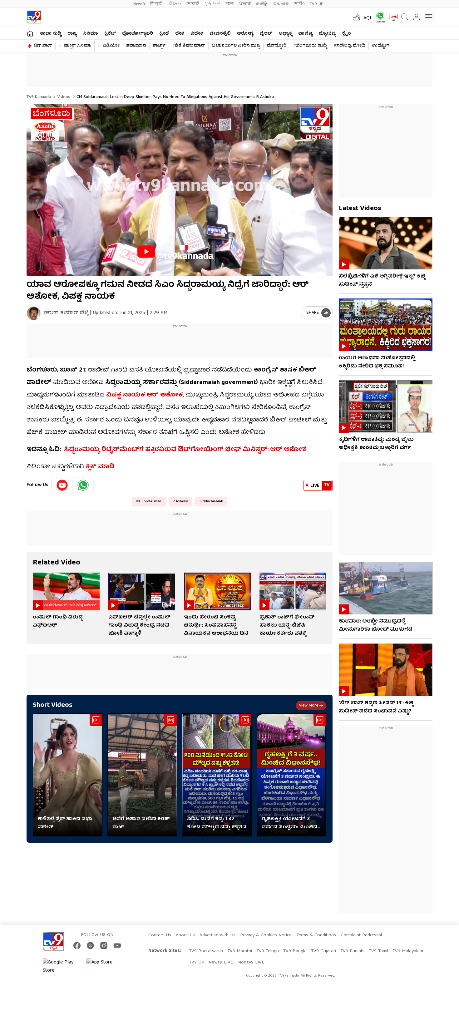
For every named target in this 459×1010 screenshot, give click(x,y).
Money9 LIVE (250, 962)
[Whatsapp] (378, 17)
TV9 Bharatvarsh (206, 951)
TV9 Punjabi (352, 951)
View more (308, 705)
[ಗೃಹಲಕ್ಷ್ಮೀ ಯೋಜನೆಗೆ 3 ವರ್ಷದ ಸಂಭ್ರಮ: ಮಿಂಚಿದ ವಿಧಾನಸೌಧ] (291, 775)
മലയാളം (281, 4)
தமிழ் (262, 4)
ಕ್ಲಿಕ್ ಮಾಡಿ (99, 466)
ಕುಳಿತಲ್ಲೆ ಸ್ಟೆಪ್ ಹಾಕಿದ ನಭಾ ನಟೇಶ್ (65, 823)
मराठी (193, 4)
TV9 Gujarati (323, 951)
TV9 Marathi (239, 951)
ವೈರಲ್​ (265, 33)
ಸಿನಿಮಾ (90, 33)
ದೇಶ (179, 33)
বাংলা (229, 4)
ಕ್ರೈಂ (346, 33)
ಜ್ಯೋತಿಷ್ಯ (327, 33)
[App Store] (105, 966)
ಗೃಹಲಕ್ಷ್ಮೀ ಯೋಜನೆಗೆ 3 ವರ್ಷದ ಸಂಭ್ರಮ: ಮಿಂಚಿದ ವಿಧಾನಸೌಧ (289, 823)
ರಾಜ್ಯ (72, 33)
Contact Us (159, 935)
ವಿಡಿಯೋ (111, 46)
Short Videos (52, 705)
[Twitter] (90, 945)
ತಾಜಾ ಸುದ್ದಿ (50, 33)
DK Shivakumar (148, 501)
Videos (63, 97)
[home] (30, 33)
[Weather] (355, 17)
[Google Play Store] (61, 966)
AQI (367, 18)
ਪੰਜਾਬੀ (245, 4)
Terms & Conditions (316, 935)
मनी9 (299, 4)
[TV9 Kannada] (34, 17)
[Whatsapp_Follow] (83, 485)
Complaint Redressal (361, 935)
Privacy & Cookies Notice (266, 935)
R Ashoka (180, 501)
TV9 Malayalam (407, 951)
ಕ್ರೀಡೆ (164, 33)
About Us (185, 935)
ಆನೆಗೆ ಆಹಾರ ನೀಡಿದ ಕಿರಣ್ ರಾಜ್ (141, 823)
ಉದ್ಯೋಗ (380, 46)
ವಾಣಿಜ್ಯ (305, 33)
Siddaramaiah (211, 501)
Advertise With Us (217, 935)
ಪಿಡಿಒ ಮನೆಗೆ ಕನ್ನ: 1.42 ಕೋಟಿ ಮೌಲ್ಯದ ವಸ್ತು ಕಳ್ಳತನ (216, 823)
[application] (180, 190)
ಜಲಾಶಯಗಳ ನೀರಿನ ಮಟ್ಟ (236, 46)
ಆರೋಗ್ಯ (245, 33)
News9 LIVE (221, 962)
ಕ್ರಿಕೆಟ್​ (110, 33)
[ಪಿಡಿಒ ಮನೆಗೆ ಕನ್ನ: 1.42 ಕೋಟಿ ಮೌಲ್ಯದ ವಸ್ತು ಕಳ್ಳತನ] (216, 775)
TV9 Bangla (295, 951)
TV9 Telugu (267, 951)
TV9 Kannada (39, 97)
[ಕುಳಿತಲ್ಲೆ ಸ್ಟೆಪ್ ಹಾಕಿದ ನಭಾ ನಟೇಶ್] (67, 775)
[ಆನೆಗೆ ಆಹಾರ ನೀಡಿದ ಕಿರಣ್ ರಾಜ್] (142, 775)
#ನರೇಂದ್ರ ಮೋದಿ (349, 46)
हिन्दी (157, 4)
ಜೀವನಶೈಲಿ (220, 33)
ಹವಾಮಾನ (136, 46)
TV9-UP (316, 4)
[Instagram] (103, 945)
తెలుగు (175, 4)
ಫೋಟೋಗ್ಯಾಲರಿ (137, 33)
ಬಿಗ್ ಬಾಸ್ (42, 46)
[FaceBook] (77, 945)
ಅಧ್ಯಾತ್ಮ (285, 33)
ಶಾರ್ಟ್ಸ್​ (159, 46)
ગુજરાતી (212, 4)
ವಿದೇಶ (196, 33)
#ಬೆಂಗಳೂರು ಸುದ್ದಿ (310, 46)
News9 (139, 4)
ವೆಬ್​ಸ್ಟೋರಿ (277, 46)
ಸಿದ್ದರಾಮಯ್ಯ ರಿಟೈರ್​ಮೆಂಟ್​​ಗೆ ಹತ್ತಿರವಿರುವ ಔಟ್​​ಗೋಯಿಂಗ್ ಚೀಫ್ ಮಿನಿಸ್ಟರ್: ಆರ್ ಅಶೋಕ (185, 449)
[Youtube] (62, 485)
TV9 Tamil (378, 951)
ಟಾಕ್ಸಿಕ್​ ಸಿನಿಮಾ (77, 46)
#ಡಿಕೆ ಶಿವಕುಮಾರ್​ (188, 46)
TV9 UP (196, 962)
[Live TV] (391, 17)
